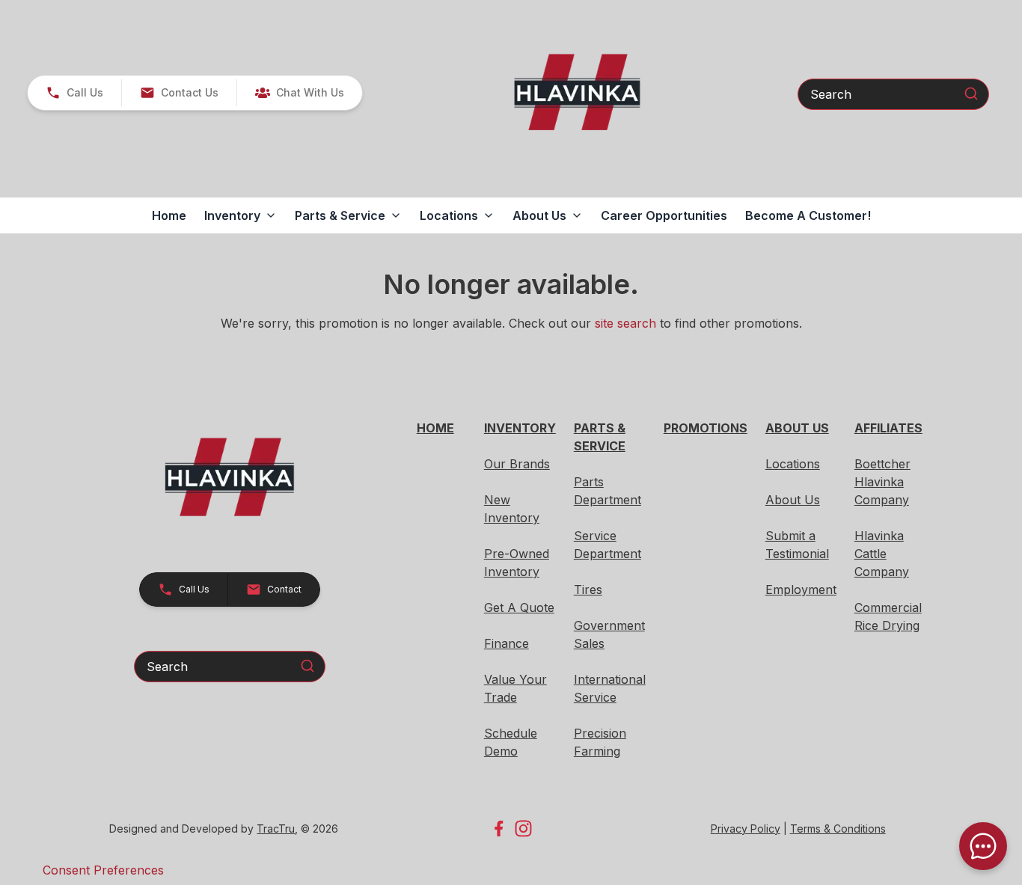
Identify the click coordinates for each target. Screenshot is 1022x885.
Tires (588, 589)
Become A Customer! (808, 215)
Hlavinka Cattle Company (881, 553)
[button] (74, 92)
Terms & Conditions (838, 828)
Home (169, 215)
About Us (792, 499)
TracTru (276, 828)
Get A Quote (519, 607)
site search (625, 323)
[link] (299, 92)
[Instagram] (523, 828)
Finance (506, 643)
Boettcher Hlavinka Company (882, 481)
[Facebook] (498, 828)
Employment (800, 589)
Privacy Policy (745, 828)
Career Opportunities (664, 215)
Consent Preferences (103, 870)
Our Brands (517, 463)
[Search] (971, 93)
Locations (792, 463)
